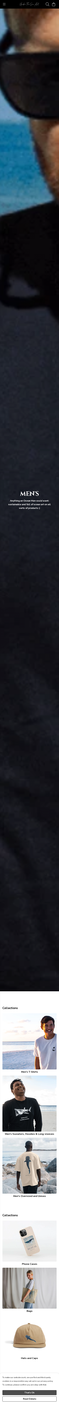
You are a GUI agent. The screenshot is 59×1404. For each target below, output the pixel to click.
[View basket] (54, 4)
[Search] (47, 4)
